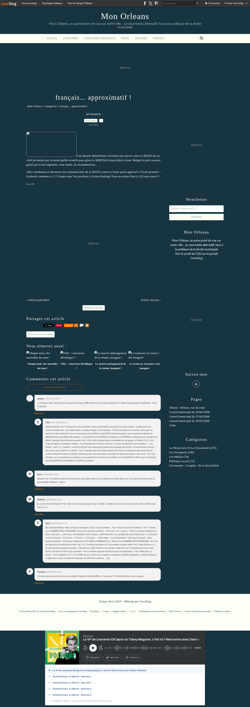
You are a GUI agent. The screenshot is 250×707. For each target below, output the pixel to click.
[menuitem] (52, 38)
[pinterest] (156, 3)
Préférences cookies (222, 611)
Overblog (145, 601)
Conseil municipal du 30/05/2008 (189, 421)
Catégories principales (99, 38)
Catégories (70, 38)
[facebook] (145, 3)
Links (172, 425)
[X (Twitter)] (150, 3)
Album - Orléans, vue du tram (187, 407)
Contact (159, 38)
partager (114, 658)
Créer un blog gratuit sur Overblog (73, 611)
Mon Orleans (125, 16)
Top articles (94, 611)
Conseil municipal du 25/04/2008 (189, 416)
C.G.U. (133, 611)
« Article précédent (37, 300)
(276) (192, 448)
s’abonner (95, 658)
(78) (179, 456)
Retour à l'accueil (94, 308)
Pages (125, 38)
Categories (51, 106)
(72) (182, 461)
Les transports (93, 114)
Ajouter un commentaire (54, 387)
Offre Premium (175, 611)
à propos (133, 658)
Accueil (52, 38)
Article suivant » (151, 300)
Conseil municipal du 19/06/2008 (189, 412)
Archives (141, 38)
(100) (181, 452)
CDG (198, 253)
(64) (194, 465)
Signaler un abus (120, 611)
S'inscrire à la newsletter (40, 334)
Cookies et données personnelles (198, 611)
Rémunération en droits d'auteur (152, 611)
